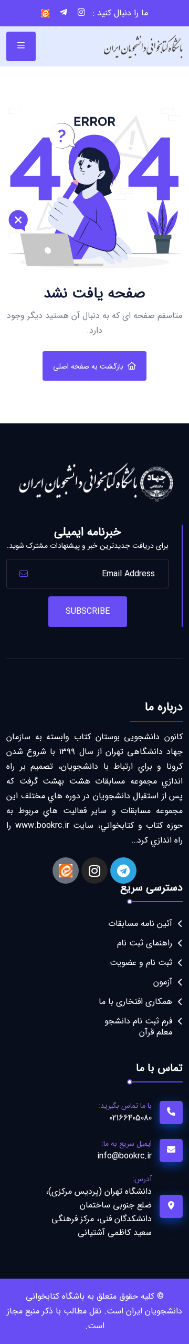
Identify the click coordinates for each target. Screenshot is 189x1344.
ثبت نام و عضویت (141, 962)
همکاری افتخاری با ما (135, 1001)
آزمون (162, 982)
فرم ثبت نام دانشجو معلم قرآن (138, 1027)
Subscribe (88, 611)
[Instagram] (94, 870)
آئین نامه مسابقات (140, 923)
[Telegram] (123, 870)
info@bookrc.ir (124, 1156)
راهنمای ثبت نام (144, 943)
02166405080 (130, 1118)
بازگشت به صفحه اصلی (88, 366)
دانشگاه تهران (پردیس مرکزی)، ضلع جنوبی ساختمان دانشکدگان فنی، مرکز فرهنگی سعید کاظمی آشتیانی (99, 1212)
